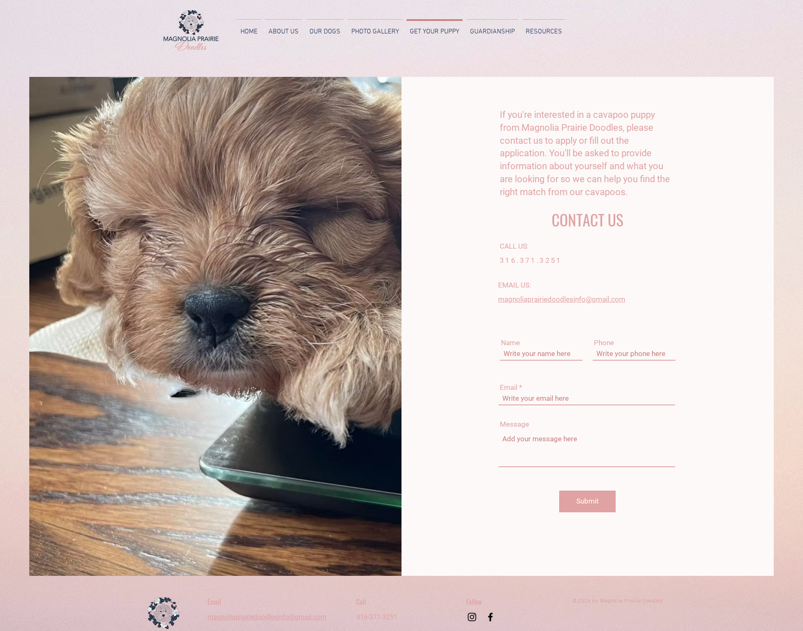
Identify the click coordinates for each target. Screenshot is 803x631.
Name (510, 342)
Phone (604, 342)
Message (514, 424)
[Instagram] (472, 617)
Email (508, 387)
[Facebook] (490, 617)
